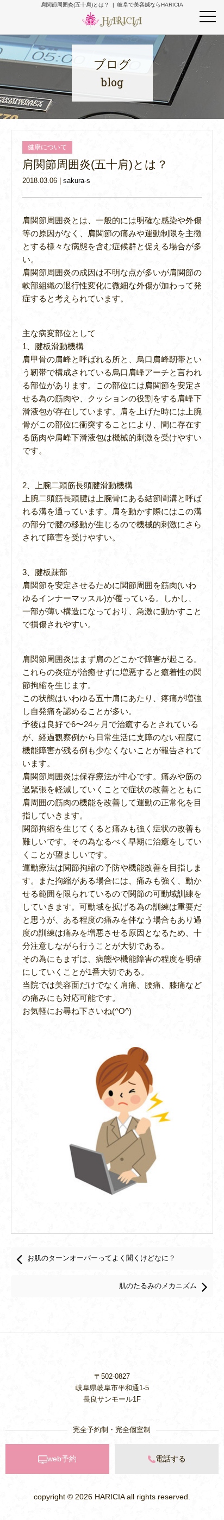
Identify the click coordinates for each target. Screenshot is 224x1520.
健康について (47, 147)
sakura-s (76, 180)
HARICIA (110, 1496)
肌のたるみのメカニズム (158, 1286)
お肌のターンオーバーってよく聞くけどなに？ (101, 1258)
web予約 (62, 1458)
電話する (170, 1458)
